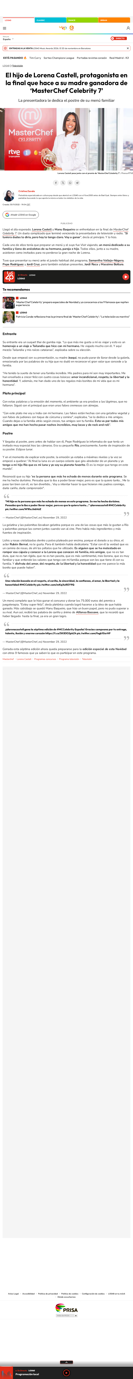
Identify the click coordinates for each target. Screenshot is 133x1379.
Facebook (56, 183)
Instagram (47, 1254)
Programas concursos (45, 659)
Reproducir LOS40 (125, 277)
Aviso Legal (13, 1293)
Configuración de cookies (93, 1293)
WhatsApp (70, 183)
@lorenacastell (99, 505)
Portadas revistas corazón (92, 57)
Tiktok (53, 1254)
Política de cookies (69, 1293)
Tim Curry (35, 57)
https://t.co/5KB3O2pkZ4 (60, 633)
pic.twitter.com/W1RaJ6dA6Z (23, 509)
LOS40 (8, 20)
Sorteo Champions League (59, 57)
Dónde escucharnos (67, 1297)
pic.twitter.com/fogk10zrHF (94, 633)
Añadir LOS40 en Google (23, 214)
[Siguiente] (128, 57)
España (7, 39)
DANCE (71, 20)
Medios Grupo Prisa (66, 1315)
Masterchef (8, 659)
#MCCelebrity (117, 505)
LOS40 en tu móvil (116, 1293)
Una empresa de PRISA (66, 1307)
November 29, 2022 (55, 517)
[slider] (66, 1366)
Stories (86, 1254)
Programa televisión (69, 659)
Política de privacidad (48, 1293)
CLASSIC (41, 20)
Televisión (17, 66)
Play (66, 1372)
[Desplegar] (66, 1362)
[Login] (128, 28)
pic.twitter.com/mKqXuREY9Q (55, 584)
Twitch (79, 1254)
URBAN (103, 20)
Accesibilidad (28, 1293)
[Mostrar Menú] (4, 28)
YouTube (60, 1254)
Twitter (63, 183)
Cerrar (128, 48)
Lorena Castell (24, 659)
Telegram (77, 183)
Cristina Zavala (26, 191)
